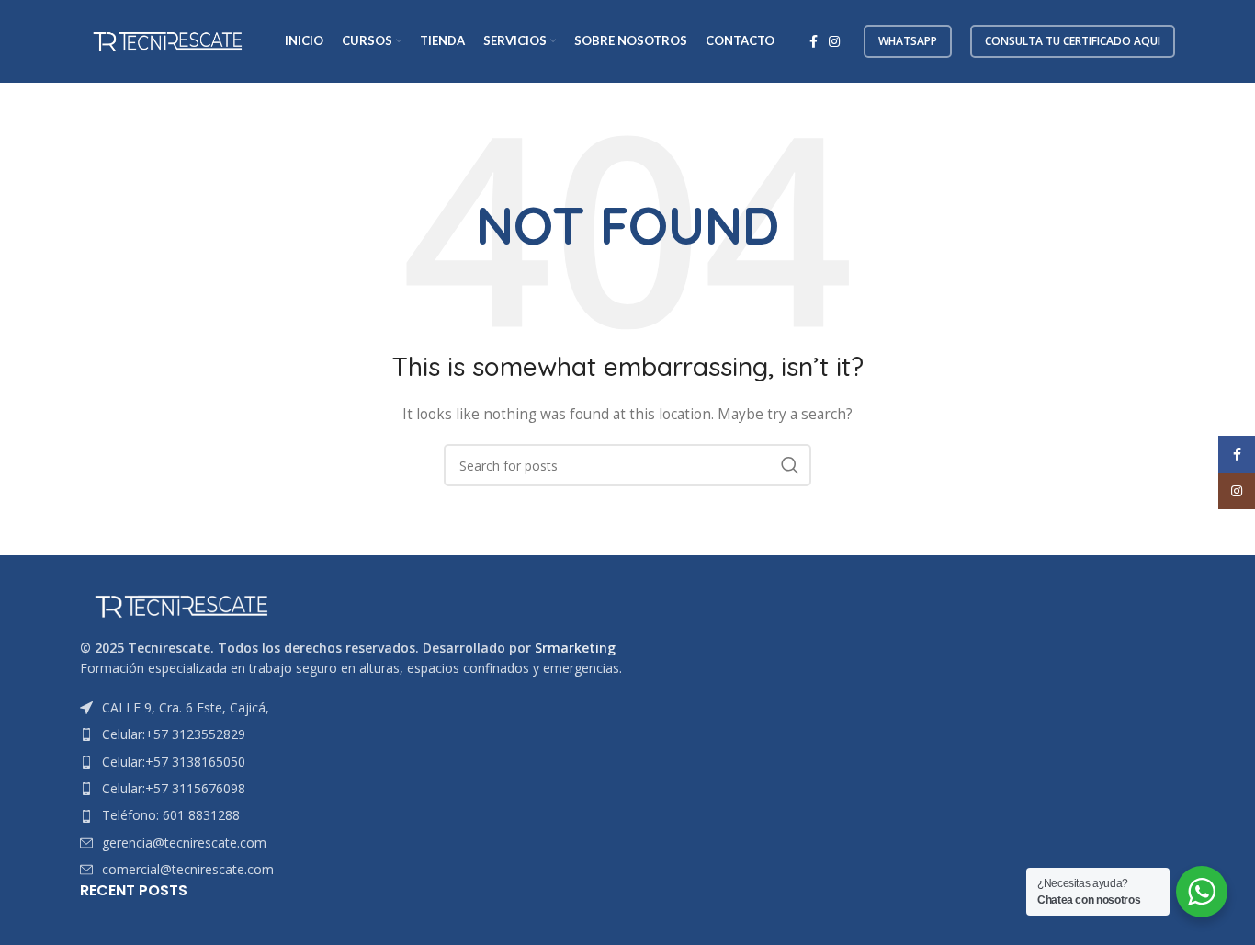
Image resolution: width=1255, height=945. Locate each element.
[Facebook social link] (813, 41)
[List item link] (627, 734)
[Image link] (181, 604)
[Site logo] (167, 40)
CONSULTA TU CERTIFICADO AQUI (1072, 41)
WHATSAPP (907, 41)
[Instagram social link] (834, 41)
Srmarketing (575, 647)
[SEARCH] (790, 465)
